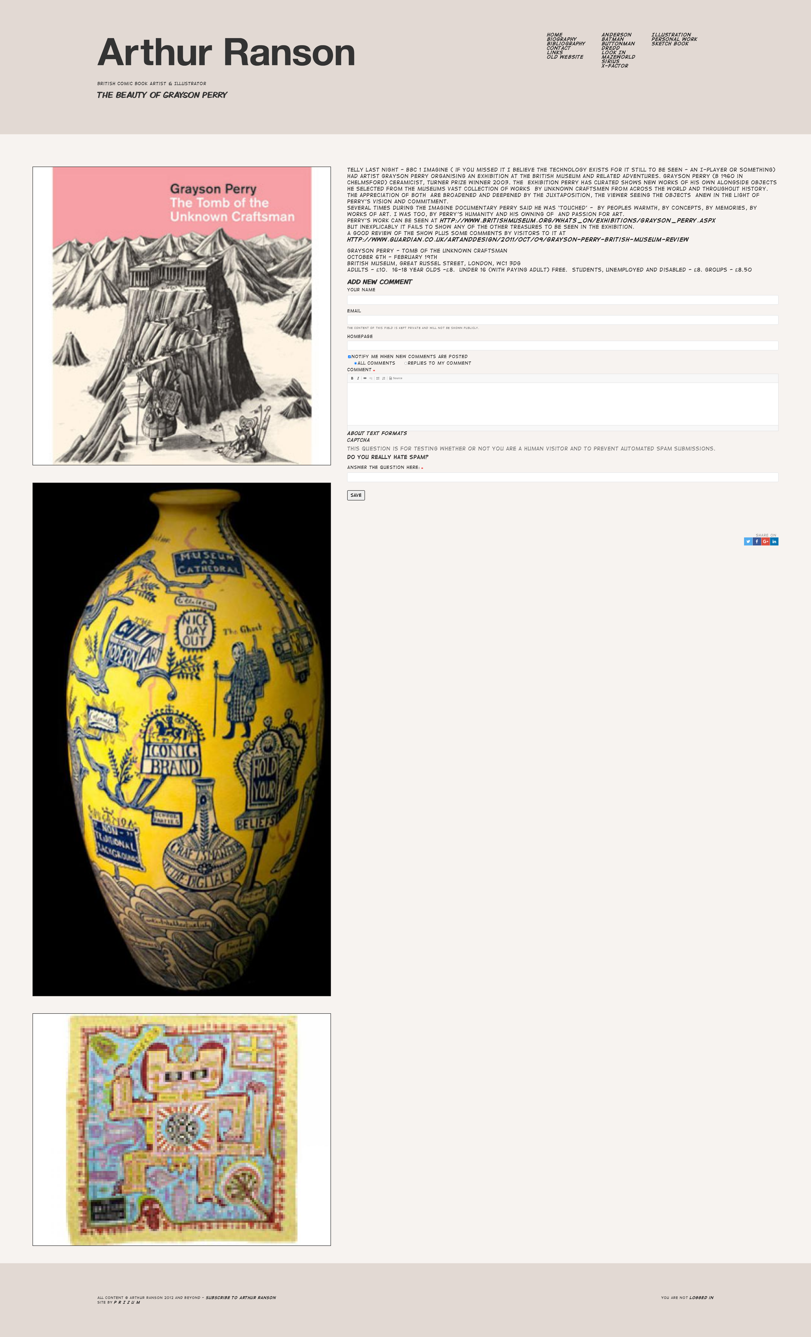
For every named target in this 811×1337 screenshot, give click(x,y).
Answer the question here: (383, 467)
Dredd (611, 48)
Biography (562, 39)
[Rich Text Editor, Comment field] (562, 404)
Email (354, 311)
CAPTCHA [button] (358, 440)
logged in (702, 1297)
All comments (376, 363)
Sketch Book (670, 43)
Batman (613, 39)
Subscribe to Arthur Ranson (241, 1297)
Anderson (617, 35)
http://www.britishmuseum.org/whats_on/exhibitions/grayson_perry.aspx (578, 220)
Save (356, 495)
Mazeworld (618, 57)
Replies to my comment (439, 363)
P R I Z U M (127, 1302)
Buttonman (618, 43)
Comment (359, 369)
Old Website (565, 57)
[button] (352, 378)
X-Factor (615, 66)
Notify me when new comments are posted (409, 356)
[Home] (226, 55)
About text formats (377, 433)
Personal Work (674, 39)
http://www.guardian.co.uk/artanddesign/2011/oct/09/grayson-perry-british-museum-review (518, 239)
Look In (614, 52)
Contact (559, 48)
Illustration (671, 35)
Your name (361, 290)
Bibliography (566, 43)
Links (555, 52)
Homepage (360, 336)
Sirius (611, 61)
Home (555, 35)
